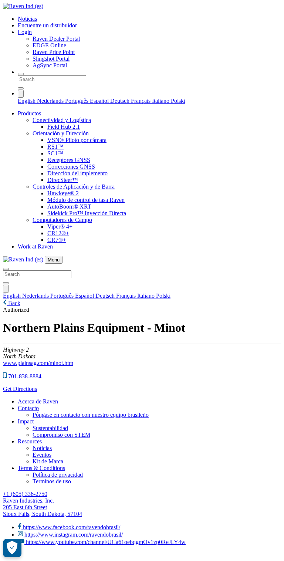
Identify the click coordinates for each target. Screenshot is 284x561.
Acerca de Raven (38, 401)
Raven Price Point (54, 52)
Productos (29, 113)
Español (100, 101)
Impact (26, 421)
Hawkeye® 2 (63, 193)
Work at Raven (35, 246)
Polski (178, 101)
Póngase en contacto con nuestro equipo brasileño (91, 415)
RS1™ (55, 146)
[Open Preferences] (12, 548)
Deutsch (120, 101)
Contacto (28, 408)
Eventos (42, 455)
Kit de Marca (48, 461)
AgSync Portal (50, 65)
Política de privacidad (58, 475)
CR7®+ (56, 240)
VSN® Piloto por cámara (76, 140)
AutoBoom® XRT (69, 206)
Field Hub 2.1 (63, 127)
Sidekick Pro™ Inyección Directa (86, 213)
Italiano (161, 101)
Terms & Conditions (41, 468)
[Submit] (21, 88)
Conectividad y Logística (62, 120)
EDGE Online (49, 45)
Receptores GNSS (68, 160)
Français (141, 101)
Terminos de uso (52, 481)
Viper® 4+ (59, 226)
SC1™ (55, 153)
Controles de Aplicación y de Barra (74, 186)
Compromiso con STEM (61, 435)
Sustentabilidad (50, 428)
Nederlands (51, 101)
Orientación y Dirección (61, 133)
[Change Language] (21, 94)
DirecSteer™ (62, 180)
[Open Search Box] (21, 74)
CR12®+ (58, 233)
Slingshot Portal (51, 58)
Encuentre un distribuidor (47, 25)
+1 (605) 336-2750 (25, 494)
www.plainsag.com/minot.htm (38, 363)
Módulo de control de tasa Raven (86, 200)
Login (25, 32)
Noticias (27, 19)
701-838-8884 (24, 376)
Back (13, 303)
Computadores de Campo (62, 220)
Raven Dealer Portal (56, 39)
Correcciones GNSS (71, 166)
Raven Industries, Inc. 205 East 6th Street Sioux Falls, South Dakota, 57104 (42, 507)
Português (77, 101)
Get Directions (20, 389)
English (27, 101)
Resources (30, 441)
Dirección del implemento (77, 173)
